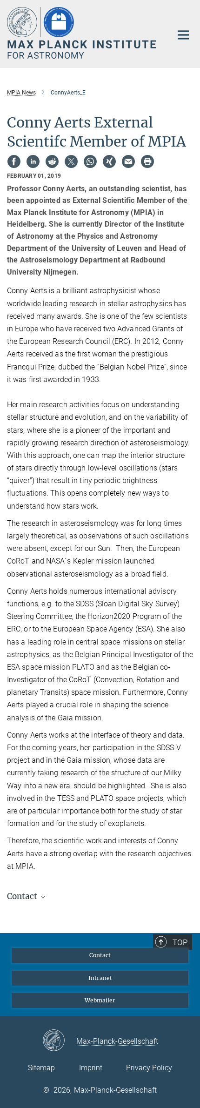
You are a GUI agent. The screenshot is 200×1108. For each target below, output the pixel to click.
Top (180, 942)
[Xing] (109, 161)
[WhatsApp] (90, 161)
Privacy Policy (149, 1067)
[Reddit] (52, 161)
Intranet (100, 977)
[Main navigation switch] (183, 35)
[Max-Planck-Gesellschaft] (59, 1041)
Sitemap (41, 1067)
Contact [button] (23, 896)
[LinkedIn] (33, 161)
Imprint (90, 1067)
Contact (100, 955)
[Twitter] (71, 161)
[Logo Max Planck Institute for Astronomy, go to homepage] (82, 33)
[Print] (147, 161)
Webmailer (100, 1000)
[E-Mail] (128, 161)
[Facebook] (14, 161)
